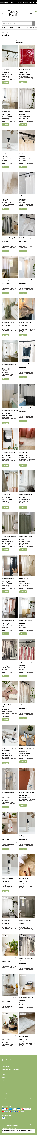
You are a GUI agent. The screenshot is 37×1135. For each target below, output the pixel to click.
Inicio (3, 32)
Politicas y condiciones (8, 1081)
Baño (12, 27)
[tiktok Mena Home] (10, 1060)
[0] (34, 13)
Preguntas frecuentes (8, 1084)
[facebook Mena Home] (6, 1060)
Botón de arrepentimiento (12, 1125)
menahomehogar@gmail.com (10, 1069)
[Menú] (2, 13)
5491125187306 (6, 1066)
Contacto (4, 1087)
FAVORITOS (5, 27)
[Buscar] (33, 23)
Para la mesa (20, 27)
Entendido (24, 1132)
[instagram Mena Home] (2, 1060)
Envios (3, 1078)
